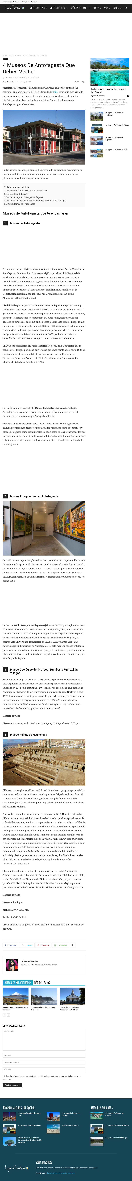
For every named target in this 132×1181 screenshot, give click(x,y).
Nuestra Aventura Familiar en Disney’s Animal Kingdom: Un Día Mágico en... (30, 1140)
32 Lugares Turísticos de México (117, 125)
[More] (72, 945)
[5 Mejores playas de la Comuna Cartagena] (44, 996)
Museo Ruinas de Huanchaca (20, 204)
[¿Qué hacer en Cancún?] (53, 1128)
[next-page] (8, 1015)
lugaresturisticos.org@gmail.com (61, 1173)
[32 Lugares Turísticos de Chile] (96, 153)
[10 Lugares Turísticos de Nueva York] (9, 1116)
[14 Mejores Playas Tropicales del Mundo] (109, 72)
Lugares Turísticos (97, 96)
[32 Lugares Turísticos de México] (96, 128)
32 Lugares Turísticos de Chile (116, 150)
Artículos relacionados (17, 982)
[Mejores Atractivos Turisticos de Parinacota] (15, 996)
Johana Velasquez (13, 82)
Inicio (5, 55)
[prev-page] (4, 1015)
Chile (11, 55)
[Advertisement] (66, 32)
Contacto (25, 2)
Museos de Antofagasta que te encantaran (27, 190)
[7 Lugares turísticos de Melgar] (96, 1141)
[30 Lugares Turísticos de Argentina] (96, 140)
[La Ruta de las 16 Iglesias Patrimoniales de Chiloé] (72, 996)
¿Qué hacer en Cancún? (70, 1125)
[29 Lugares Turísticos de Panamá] (96, 1115)
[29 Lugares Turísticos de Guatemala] (96, 116)
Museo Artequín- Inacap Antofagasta (24, 197)
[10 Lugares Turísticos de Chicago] (53, 1116)
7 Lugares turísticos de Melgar (116, 1138)
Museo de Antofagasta (17, 194)
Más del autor (42, 982)
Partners (34, 2)
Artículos (94, 85)
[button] (126, 8)
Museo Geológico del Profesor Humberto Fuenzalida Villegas (36, 200)
